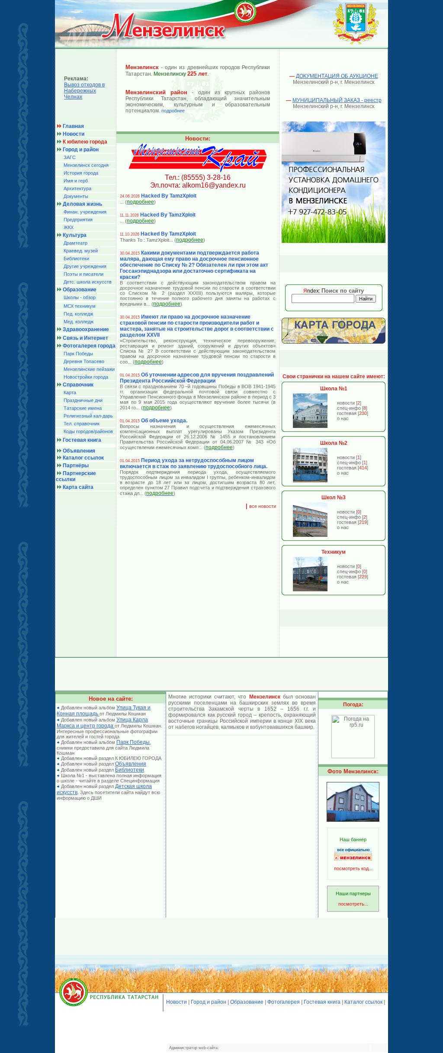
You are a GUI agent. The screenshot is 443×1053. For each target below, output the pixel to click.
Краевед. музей (81, 250)
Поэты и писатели (83, 274)
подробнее (173, 110)
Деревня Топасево (84, 361)
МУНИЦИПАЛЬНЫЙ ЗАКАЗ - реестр (337, 100)
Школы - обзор (80, 297)
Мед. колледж (78, 321)
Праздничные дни (83, 400)
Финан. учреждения (85, 211)
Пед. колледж (78, 313)
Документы (76, 196)
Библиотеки (76, 258)
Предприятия (78, 219)
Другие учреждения (85, 266)
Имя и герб (76, 180)
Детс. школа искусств (88, 281)
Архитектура (77, 188)
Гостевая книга (322, 1002)
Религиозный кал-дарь (88, 415)
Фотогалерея (283, 1002)
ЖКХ (69, 227)
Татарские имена (83, 408)
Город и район (208, 1002)
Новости (176, 1002)
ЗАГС (70, 157)
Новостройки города (86, 377)
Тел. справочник (82, 423)
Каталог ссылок (363, 1002)
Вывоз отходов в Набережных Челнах (84, 91)
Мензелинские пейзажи (89, 369)
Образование (246, 1002)
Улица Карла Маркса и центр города (102, 723)
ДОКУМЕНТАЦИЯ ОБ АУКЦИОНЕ (337, 76)
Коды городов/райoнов (88, 431)
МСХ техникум (80, 306)
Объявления (130, 764)
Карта (70, 392)
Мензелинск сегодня (86, 165)
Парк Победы (78, 353)
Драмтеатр (75, 243)
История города (81, 173)
